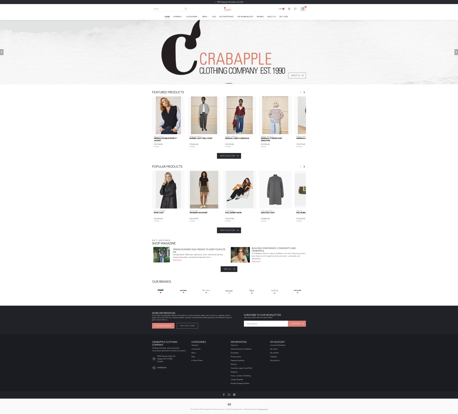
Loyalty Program (237, 379)
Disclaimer (235, 353)
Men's (204, 17)
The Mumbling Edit (245, 17)
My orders (274, 349)
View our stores (187, 326)
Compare (273, 357)
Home (167, 17)
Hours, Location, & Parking (241, 376)
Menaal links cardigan (237, 138)
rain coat (159, 213)
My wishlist (274, 353)
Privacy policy (236, 357)
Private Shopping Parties (240, 383)
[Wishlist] (295, 8)
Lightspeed (238, 409)
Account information (278, 345)
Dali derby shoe (233, 213)
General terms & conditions (241, 349)
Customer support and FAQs (241, 368)
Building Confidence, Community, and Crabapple (274, 249)
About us (234, 345)
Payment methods (237, 360)
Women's (177, 17)
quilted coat (268, 213)
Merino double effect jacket (165, 139)
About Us (271, 17)
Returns (234, 364)
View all (227, 269)
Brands (260, 17)
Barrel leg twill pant (201, 138)
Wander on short (199, 213)
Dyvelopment (263, 409)
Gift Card (283, 17)
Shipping (234, 372)
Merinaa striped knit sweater (271, 139)
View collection (227, 156)
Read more (177, 260)
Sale (214, 17)
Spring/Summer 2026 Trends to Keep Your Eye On (199, 250)
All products (274, 360)
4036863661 (162, 368)
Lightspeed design (249, 409)
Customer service (163, 326)
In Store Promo (227, 17)
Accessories (191, 17)
